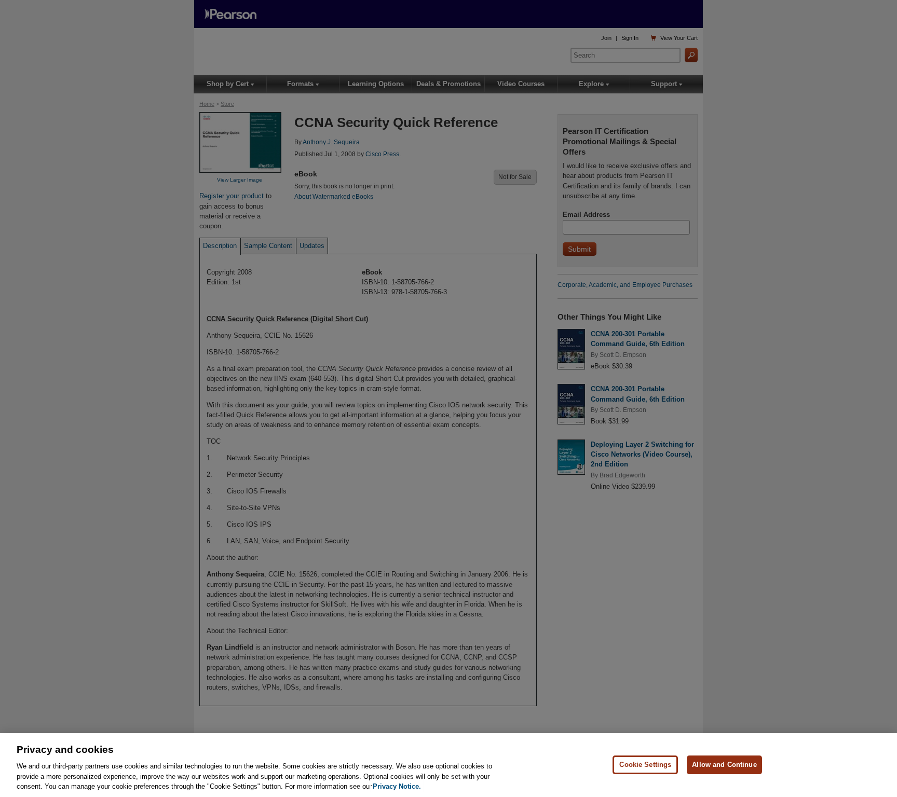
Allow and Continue (724, 764)
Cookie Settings (645, 764)
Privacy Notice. (397, 786)
